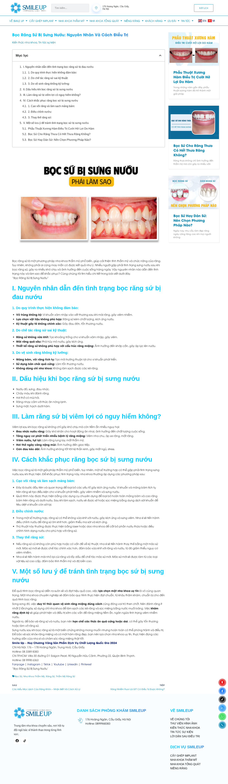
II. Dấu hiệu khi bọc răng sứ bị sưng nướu (48, 89)
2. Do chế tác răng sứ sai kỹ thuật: (48, 78)
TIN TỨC (185, 20)
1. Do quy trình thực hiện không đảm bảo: (52, 72)
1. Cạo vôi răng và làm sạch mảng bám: (51, 106)
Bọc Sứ (18, 676)
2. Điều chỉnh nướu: (40, 111)
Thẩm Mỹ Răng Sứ (65, 676)
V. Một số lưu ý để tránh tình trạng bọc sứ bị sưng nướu (56, 123)
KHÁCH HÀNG (154, 20)
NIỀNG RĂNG (132, 20)
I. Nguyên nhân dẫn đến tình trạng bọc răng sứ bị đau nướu (58, 66)
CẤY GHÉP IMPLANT (41, 20)
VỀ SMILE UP (16, 20)
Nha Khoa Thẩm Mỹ (34, 676)
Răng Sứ (50, 676)
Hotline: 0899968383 (97, 723)
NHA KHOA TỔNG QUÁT (104, 20)
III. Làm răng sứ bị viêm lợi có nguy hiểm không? (52, 94)
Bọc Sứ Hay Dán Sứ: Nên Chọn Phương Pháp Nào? (59, 139)
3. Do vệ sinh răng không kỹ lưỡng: (49, 83)
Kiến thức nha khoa (24, 42)
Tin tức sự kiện (47, 42)
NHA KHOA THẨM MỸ (72, 20)
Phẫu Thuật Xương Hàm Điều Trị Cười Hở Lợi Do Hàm (61, 128)
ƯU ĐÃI (172, 20)
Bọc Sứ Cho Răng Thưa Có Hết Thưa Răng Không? (59, 134)
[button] (160, 55)
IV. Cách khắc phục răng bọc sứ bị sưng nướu (50, 100)
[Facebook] (17, 740)
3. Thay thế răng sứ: (40, 117)
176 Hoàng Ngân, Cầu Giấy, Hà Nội (108, 719)
